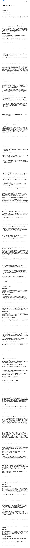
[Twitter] (27, 1)
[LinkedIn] (28, 1)
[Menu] (24, 1)
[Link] (3, 1)
